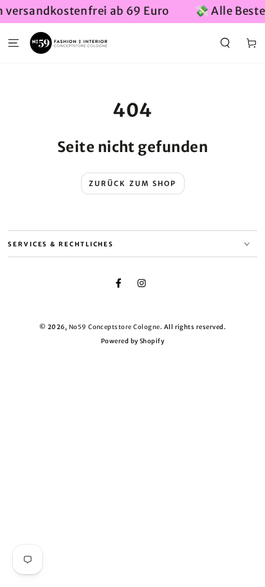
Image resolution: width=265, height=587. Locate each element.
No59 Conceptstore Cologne (114, 327)
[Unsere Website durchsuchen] (225, 42)
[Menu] (13, 42)
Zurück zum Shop (133, 183)
